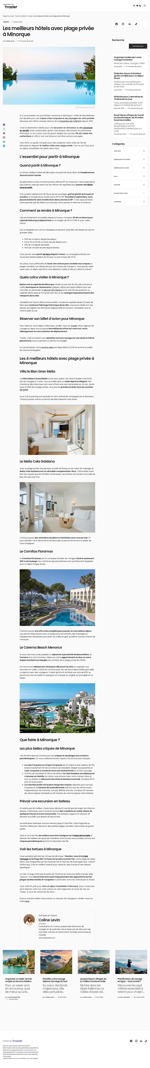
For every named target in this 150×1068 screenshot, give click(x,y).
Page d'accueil (8, 16)
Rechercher (138, 46)
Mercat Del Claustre (52, 290)
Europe (30, 16)
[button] (137, 5)
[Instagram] (123, 24)
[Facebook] (116, 24)
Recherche (118, 40)
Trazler (73, 325)
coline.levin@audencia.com (47, 938)
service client (47, 347)
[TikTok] (136, 24)
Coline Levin (49, 920)
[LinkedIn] (129, 24)
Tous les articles (20, 16)
